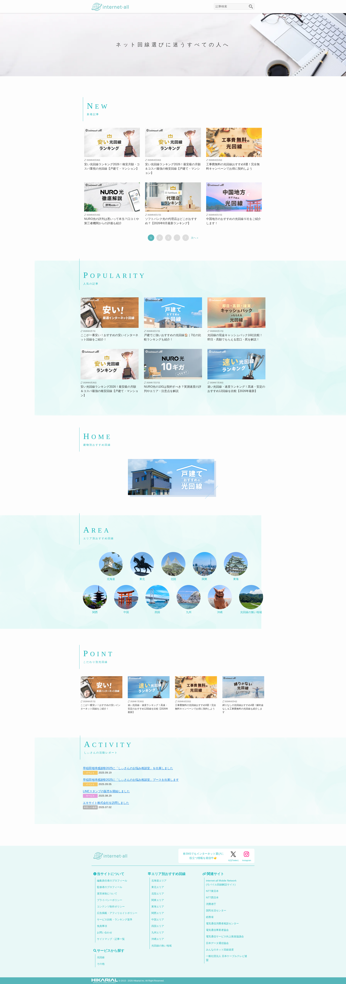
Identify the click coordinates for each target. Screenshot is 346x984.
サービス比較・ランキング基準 (114, 919)
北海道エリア (159, 880)
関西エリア (157, 913)
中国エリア (157, 919)
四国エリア (157, 926)
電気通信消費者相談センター (222, 923)
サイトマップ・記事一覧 (111, 939)
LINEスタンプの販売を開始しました (106, 791)
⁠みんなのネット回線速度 (220, 949)
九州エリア (157, 932)
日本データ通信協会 (217, 943)
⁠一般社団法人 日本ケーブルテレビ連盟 (226, 958)
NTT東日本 (212, 891)
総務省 (210, 917)
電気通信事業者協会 (217, 930)
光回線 (101, 957)
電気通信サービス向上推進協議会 (225, 936)
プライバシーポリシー (109, 900)
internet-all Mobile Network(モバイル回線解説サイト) (221, 882)
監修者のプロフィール (109, 887)
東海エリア (157, 906)
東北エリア (157, 887)
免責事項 (102, 926)
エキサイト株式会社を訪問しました (106, 802)
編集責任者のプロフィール (112, 880)
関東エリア (157, 900)
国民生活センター (216, 910)
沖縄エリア (157, 939)
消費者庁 (211, 904)
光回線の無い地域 (161, 945)
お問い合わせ (104, 932)
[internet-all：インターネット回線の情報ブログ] (110, 6)
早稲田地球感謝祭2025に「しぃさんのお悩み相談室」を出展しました (128, 768)
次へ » (194, 237)
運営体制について (107, 893)
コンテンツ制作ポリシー (111, 906)
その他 (101, 964)
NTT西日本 (212, 897)
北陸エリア (157, 893)
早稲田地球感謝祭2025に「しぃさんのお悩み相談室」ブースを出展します (131, 779)
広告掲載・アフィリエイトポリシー (117, 913)
